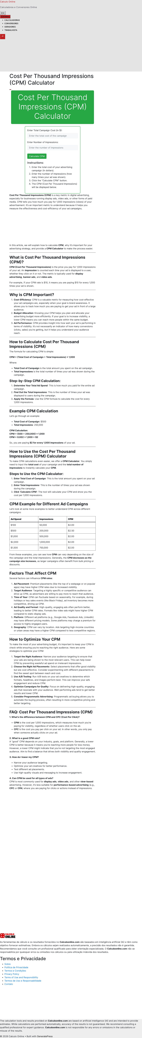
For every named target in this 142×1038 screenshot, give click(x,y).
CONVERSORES (11, 23)
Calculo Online (7, 1)
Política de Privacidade (16, 967)
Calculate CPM (37, 156)
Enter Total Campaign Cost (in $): (44, 130)
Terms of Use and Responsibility (21, 977)
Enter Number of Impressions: (42, 142)
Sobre (7, 964)
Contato (8, 984)
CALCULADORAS (12, 20)
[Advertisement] (71, 56)
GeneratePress (45, 1036)
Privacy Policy (11, 974)
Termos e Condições (15, 970)
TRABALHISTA (10, 30)
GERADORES (10, 27)
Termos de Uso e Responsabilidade (22, 980)
